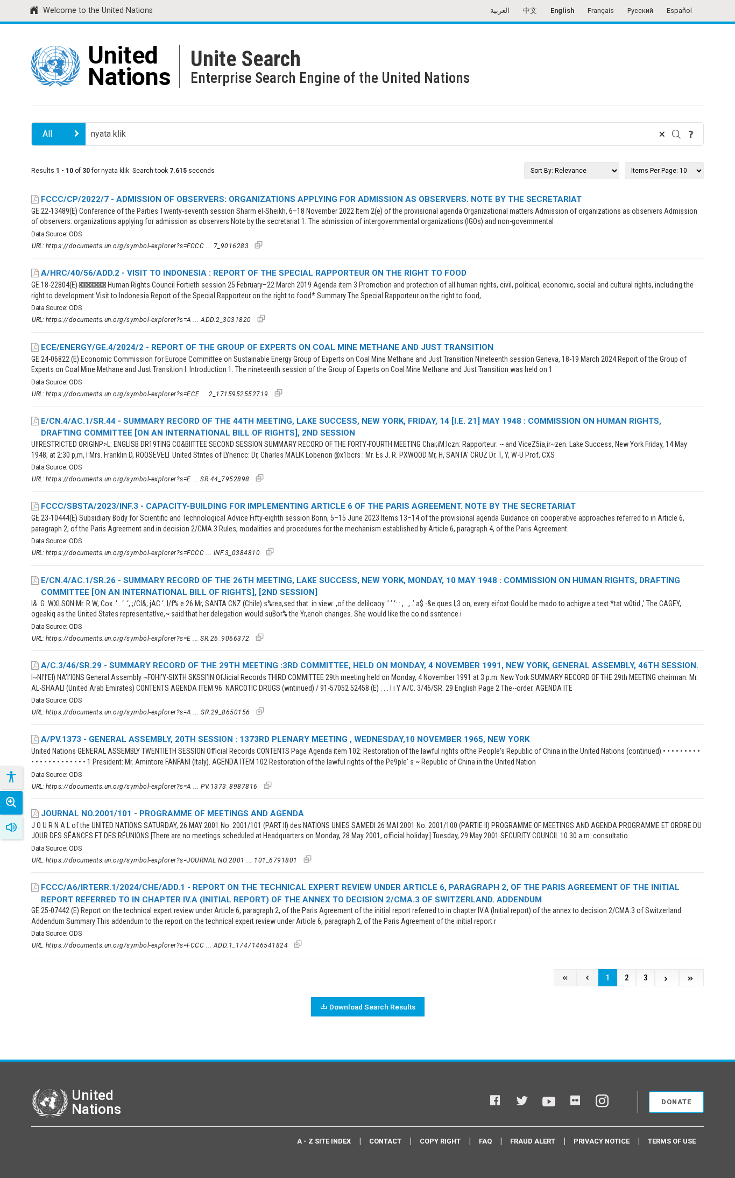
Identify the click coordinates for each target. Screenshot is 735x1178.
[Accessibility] (11, 777)
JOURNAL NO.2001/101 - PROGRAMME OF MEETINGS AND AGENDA (172, 813)
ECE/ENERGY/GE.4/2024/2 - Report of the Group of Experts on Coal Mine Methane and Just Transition (267, 347)
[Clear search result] (662, 134)
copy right (440, 1141)
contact (385, 1141)
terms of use (672, 1141)
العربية (500, 10)
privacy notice (602, 1141)
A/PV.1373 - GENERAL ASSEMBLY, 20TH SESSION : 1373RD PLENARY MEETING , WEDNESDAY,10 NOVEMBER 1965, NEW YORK (285, 739)
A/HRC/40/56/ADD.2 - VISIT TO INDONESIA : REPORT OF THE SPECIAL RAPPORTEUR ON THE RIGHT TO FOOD (254, 273)
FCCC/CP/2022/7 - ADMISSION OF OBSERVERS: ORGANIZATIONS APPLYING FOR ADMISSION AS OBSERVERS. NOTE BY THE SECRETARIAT (311, 199)
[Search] (676, 134)
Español (679, 10)
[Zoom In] (11, 803)
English (562, 10)
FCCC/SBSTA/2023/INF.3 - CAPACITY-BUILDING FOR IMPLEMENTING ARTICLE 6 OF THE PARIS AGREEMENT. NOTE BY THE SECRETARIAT (308, 506)
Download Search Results (372, 1006)
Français (601, 10)
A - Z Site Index (324, 1141)
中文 (530, 10)
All (47, 134)
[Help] (691, 134)
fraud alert (532, 1141)
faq (485, 1141)
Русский (640, 10)
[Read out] (11, 827)
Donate (676, 1102)
